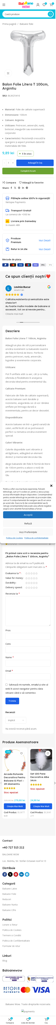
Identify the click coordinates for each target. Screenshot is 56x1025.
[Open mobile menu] (4, 5)
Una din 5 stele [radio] (26, 580)
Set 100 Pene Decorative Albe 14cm (38, 783)
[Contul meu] (36, 5)
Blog (4, 970)
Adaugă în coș (34, 162)
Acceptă (27, 516)
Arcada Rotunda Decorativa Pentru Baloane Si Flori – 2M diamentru (13, 787)
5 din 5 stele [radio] (36, 580)
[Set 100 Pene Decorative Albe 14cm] (39, 766)
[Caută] (48, 14)
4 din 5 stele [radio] (34, 580)
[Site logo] (23, 4)
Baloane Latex (9, 897)
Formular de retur (11, 955)
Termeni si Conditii (11, 944)
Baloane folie (25, 23)
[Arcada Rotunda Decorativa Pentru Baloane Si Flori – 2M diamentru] (14, 766)
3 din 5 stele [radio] (31, 580)
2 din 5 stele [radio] (29, 580)
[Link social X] (14, 188)
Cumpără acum (26, 170)
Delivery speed (13, 594)
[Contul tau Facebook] (10, 188)
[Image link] (13, 987)
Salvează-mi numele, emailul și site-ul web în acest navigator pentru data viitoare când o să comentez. (26, 695)
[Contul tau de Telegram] (26, 188)
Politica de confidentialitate (35, 539)
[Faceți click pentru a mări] (7, 73)
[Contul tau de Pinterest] (18, 188)
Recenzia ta (12, 600)
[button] (49, 484)
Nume (9, 664)
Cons (8, 650)
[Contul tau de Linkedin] (22, 188)
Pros (8, 637)
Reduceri (6, 908)
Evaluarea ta (13, 580)
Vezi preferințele (27, 533)
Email (9, 678)
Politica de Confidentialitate (16, 950)
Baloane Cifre (9, 919)
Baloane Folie (9, 903)
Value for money (14, 585)
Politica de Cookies (13, 539)
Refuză (27, 524)
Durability (10, 590)
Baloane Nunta (10, 914)
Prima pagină (8, 23)
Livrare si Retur (9, 933)
